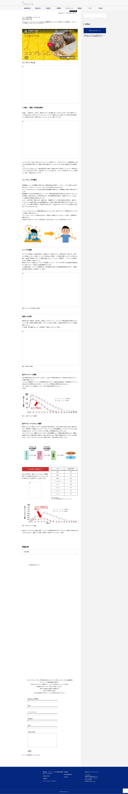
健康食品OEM (27, 8)
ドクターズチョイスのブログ (49, 781)
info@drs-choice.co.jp (90, 781)
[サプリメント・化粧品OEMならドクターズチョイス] (27, 3)
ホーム (24, 17)
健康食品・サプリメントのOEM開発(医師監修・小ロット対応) (53, 772)
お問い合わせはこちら (95, 30)
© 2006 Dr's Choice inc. (64, 791)
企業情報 (59, 8)
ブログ (90, 8)
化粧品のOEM (46, 776)
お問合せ (101, 8)
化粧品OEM (38, 8)
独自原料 (48, 8)
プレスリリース (69, 8)
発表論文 (80, 8)
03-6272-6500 (88, 779)
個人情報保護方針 (68, 774)
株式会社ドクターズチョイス (91, 772)
